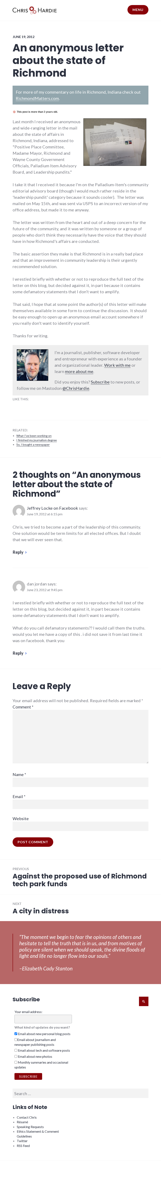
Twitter (22, 1141)
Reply (18, 552)
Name (19, 774)
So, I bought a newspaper (33, 444)
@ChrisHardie (75, 388)
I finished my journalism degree (36, 440)
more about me (79, 371)
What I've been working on (34, 435)
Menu (137, 10)
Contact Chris (27, 1117)
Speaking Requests (30, 1127)
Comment (23, 706)
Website (21, 818)
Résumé (22, 1122)
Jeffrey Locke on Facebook (52, 508)
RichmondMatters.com (37, 98)
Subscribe (100, 381)
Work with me (117, 365)
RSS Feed (23, 1146)
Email (19, 796)
